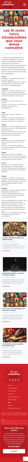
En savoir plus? (14, 446)
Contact (10, 405)
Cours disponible (12, 388)
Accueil (10, 385)
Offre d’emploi (12, 399)
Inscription (11, 394)
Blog (9, 402)
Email (2, 419)
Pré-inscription (12, 391)
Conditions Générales (14, 408)
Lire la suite (6, 250)
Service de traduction (14, 396)
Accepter (14, 451)
